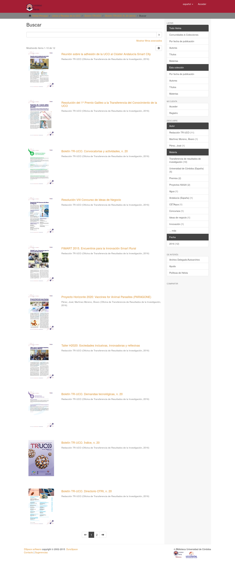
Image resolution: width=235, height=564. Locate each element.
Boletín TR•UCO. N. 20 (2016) (120, 15)
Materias (173, 60)
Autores (173, 47)
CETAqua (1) (175, 204)
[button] (188, 4)
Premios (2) (175, 178)
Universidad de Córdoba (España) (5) (186, 170)
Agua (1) (173, 191)
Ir (159, 34)
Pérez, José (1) (177, 145)
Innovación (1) (176, 224)
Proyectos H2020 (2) (179, 184)
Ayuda (172, 266)
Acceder (173, 106)
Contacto (28, 552)
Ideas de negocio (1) (179, 217)
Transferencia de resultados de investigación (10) (185, 160)
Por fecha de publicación (181, 41)
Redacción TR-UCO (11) (181, 132)
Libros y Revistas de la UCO (66, 15)
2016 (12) (174, 243)
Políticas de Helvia (178, 272)
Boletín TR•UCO (93, 15)
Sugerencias (41, 552)
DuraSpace (72, 549)
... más (172, 230)
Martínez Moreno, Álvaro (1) (183, 139)
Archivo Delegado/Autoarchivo (184, 259)
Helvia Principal (40, 15)
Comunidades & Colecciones (183, 34)
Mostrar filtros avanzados (149, 40)
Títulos (172, 54)
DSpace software (32, 549)
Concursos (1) (176, 210)
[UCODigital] (191, 554)
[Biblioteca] (179, 554)
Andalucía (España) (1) (181, 197)
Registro (173, 113)
